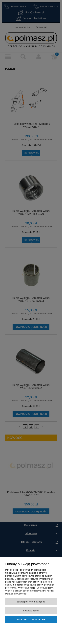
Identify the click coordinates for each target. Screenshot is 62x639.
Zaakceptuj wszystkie (31, 619)
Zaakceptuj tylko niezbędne (31, 601)
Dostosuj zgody (31, 610)
